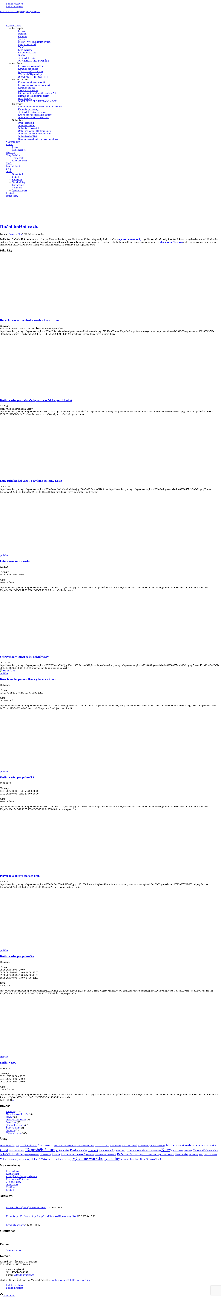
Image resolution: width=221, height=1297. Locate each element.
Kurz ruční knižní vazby (17, 1179)
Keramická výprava (15, 1225)
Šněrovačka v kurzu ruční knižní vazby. (24, 656)
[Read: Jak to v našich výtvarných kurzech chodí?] (8, 1205)
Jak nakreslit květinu (102, 1146)
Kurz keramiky (107, 1150)
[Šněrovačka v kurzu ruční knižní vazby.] (37, 651)
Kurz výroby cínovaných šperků (21, 1176)
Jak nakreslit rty (158, 1146)
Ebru (17, 1146)
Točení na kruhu (210, 1155)
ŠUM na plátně (13, 1127)
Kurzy (166, 1149)
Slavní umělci (181, 1154)
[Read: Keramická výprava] (8, 1222)
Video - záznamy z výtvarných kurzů (20, 1158)
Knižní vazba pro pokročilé (17, 777)
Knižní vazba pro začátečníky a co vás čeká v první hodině (36, 400)
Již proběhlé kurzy (41, 1149)
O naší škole (12, 1184)
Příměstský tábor (93, 1155)
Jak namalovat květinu (16, 1151)
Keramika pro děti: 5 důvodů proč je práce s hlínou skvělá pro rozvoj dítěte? (42, 1216)
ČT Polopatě (151, 1159)
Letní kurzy (188, 1150)
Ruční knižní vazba (20, 226)
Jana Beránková (57, 1280)
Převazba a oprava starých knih (20, 875)
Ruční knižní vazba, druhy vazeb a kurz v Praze (30, 320)
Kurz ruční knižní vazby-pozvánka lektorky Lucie (31, 480)
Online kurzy (45, 1154)
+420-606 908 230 (9, 11)
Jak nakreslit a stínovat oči (65, 1146)
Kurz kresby (121, 1150)
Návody (10, 1117)
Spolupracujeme (13, 1250)
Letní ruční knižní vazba (15, 561)
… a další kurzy (13, 1182)
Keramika (63, 1150)
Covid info (11, 1187)
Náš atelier (16, 1154)
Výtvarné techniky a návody (56, 1158)
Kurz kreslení (12, 1173)
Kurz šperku (178, 1150)
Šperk (158, 1159)
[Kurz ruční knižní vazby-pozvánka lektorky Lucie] (37, 475)
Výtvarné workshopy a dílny (96, 1158)
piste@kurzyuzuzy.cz (29, 11)
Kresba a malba (78, 1150)
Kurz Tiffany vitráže (152, 1151)
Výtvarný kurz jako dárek (133, 1159)
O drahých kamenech (16, 1119)
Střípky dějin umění (15, 1125)
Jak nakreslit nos (115, 1146)
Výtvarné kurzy (13, 1133)
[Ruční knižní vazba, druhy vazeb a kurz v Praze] (37, 314)
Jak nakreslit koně (85, 1145)
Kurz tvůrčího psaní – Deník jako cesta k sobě (28, 679)
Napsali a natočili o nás (17, 1114)
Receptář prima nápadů (108, 1155)
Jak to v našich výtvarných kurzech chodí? (26, 1207)
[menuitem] (113, 82)
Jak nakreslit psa (145, 1145)
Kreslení (93, 1150)
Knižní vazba (8, 1062)
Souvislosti (11, 1122)
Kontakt (10, 1190)
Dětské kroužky (7, 1145)
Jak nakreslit (46, 1145)
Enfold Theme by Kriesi (78, 1280)
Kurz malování (135, 1150)
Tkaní (201, 1155)
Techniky (10, 1130)
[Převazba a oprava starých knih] (37, 870)
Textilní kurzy (193, 1155)
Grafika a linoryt (28, 1145)
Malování (198, 1150)
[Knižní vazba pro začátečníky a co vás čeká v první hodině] (37, 394)
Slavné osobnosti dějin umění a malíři (158, 1154)
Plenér (56, 1154)
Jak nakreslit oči (129, 1145)
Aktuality (10, 1111)
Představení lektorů (73, 1154)
